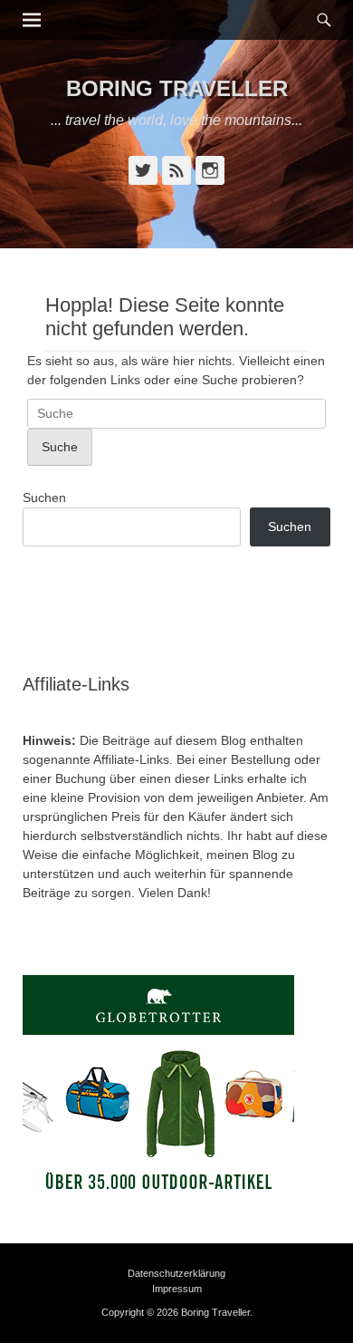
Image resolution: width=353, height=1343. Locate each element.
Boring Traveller (177, 88)
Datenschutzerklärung (176, 1273)
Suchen (44, 497)
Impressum (177, 1288)
